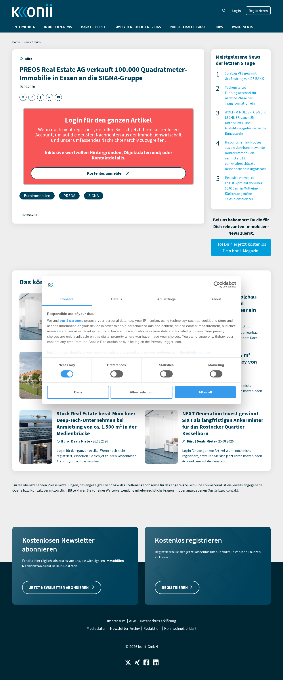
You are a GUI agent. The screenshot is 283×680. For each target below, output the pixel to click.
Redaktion (152, 628)
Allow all (205, 392)
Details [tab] (116, 299)
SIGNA (93, 195)
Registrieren (258, 10)
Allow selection (141, 392)
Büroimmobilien (37, 195)
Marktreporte (93, 27)
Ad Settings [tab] (166, 299)
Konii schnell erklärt (180, 628)
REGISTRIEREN (175, 587)
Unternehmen (23, 27)
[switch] (116, 373)
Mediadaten (96, 628)
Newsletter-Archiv (125, 628)
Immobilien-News (58, 27)
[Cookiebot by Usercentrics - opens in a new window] (216, 284)
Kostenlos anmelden (105, 173)
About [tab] (216, 299)
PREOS (69, 195)
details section (198, 352)
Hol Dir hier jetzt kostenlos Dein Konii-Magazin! (241, 247)
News (27, 42)
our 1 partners (71, 320)
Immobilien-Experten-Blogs (138, 27)
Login (236, 10)
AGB (132, 621)
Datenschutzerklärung (158, 621)
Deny (78, 392)
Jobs (219, 27)
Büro (37, 42)
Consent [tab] (67, 299)
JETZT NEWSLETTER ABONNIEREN (59, 587)
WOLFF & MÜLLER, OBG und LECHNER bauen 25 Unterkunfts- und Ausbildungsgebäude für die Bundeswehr (245, 123)
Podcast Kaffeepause (188, 27)
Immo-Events (242, 27)
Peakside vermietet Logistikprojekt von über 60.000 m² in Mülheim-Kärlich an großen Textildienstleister (243, 188)
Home (16, 42)
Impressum (28, 214)
